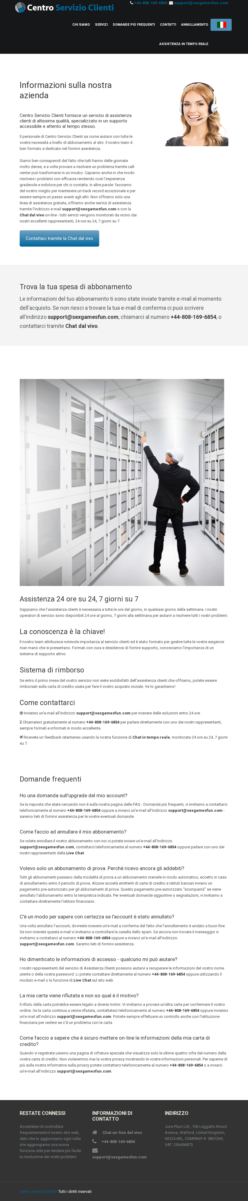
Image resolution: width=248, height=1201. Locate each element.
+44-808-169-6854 (150, 3)
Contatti (168, 25)
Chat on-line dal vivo (122, 1132)
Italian (221, 25)
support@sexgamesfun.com (201, 3)
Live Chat (75, 853)
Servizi (101, 25)
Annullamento (194, 25)
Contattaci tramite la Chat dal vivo (59, 238)
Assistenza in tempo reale (183, 44)
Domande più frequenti (134, 25)
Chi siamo (81, 25)
